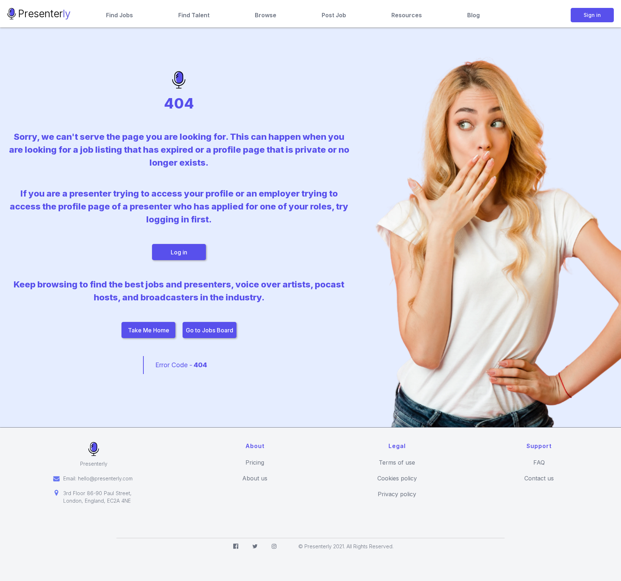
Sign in (592, 15)
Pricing (254, 462)
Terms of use (397, 462)
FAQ (539, 462)
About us (254, 478)
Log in (179, 252)
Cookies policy (397, 478)
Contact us (539, 478)
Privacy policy (397, 494)
